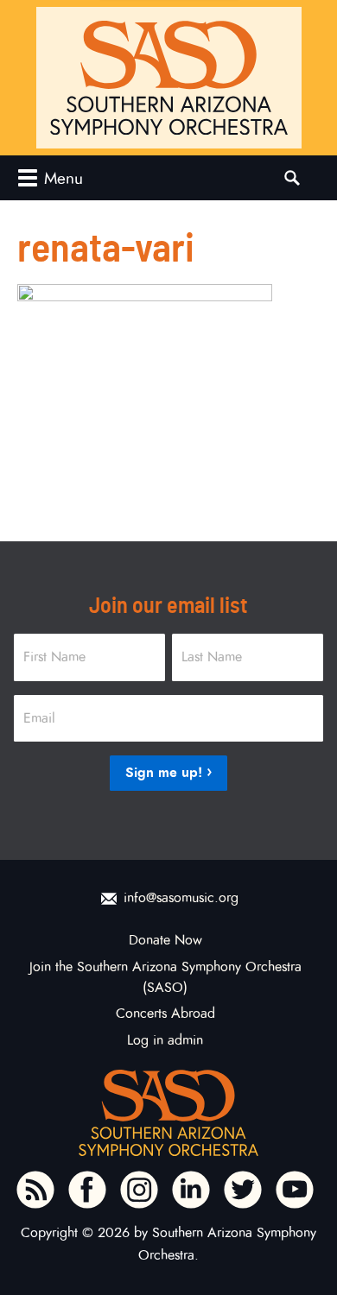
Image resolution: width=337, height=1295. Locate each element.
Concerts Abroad (165, 1013)
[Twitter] (243, 1190)
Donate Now (165, 940)
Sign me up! (163, 772)
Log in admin (165, 1040)
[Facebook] (87, 1190)
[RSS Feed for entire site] (35, 1190)
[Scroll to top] (307, 1252)
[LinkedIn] (191, 1190)
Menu (63, 178)
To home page (168, 1113)
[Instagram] (139, 1190)
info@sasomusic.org (181, 897)
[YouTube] (295, 1190)
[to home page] (169, 78)
